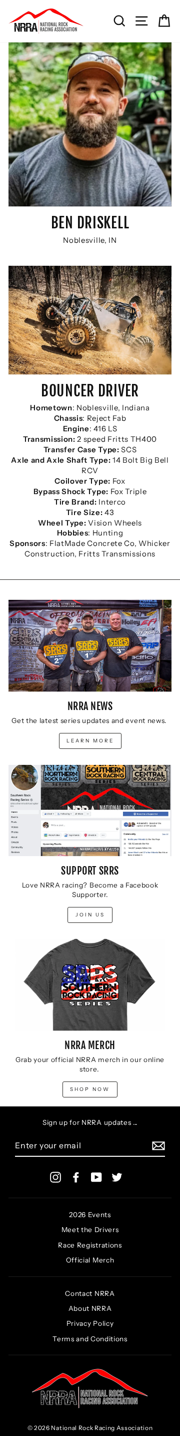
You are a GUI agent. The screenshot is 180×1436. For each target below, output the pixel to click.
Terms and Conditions (90, 1339)
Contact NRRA (89, 1293)
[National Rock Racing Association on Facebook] (76, 1177)
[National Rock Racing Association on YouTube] (96, 1177)
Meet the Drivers (90, 1230)
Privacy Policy (90, 1323)
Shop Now (90, 1089)
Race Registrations (90, 1245)
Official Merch (90, 1260)
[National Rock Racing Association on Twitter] (117, 1177)
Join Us (90, 914)
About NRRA (90, 1308)
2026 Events (89, 1215)
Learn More (90, 740)
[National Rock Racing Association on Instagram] (55, 1177)
